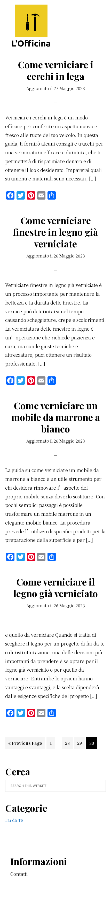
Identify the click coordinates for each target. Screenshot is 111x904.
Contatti (19, 873)
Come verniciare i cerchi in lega (55, 70)
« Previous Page (25, 744)
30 (93, 743)
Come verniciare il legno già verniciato (55, 587)
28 (69, 743)
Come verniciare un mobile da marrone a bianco (55, 417)
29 (81, 743)
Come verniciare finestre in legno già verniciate (55, 232)
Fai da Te (14, 820)
